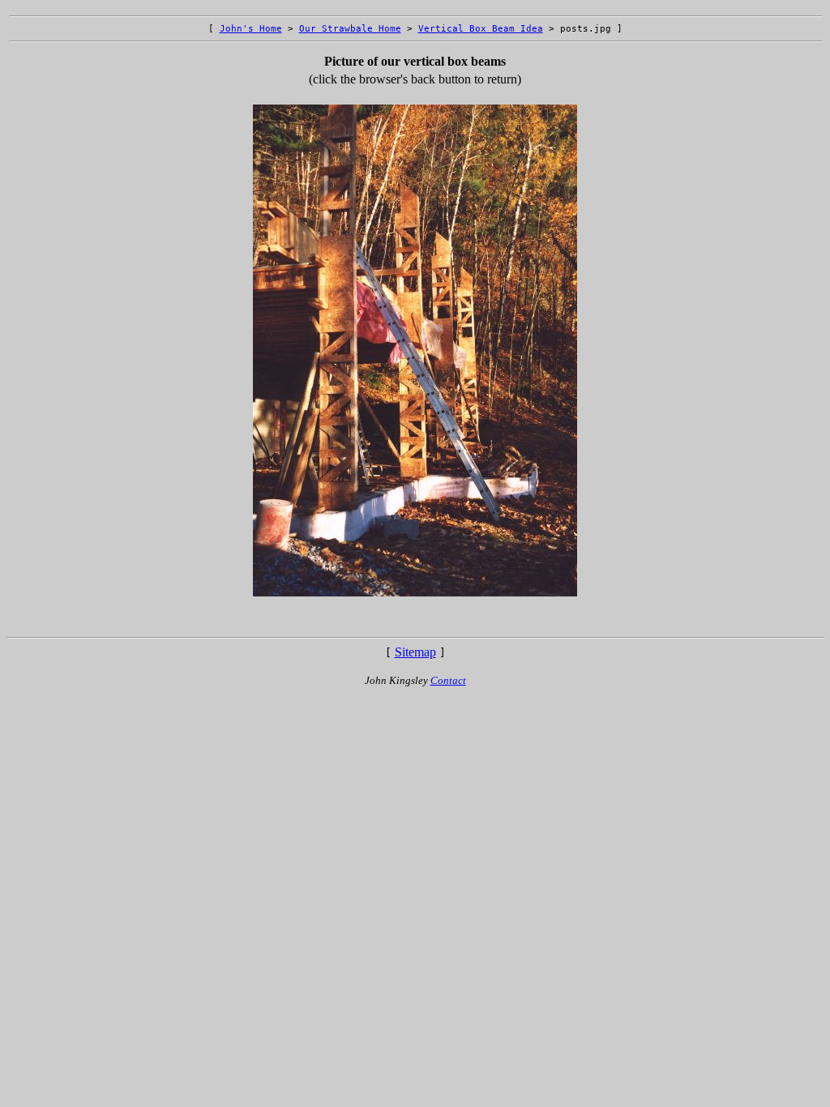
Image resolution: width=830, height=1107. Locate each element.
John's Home (251, 29)
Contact (448, 680)
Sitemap (415, 652)
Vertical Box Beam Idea (480, 29)
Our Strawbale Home (350, 29)
